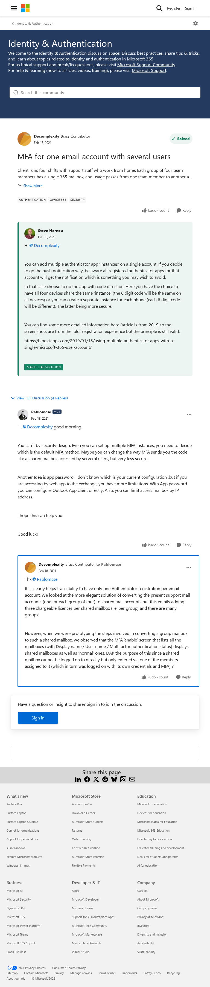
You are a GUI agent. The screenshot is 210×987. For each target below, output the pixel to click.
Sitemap (12, 973)
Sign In (191, 8)
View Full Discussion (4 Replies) (42, 397)
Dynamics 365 (16, 908)
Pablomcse (41, 411)
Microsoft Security (19, 899)
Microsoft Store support (87, 822)
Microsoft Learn (82, 908)
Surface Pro (14, 804)
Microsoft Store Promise (88, 857)
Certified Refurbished (86, 848)
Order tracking (81, 839)
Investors (143, 926)
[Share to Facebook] (87, 779)
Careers (142, 891)
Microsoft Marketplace (87, 934)
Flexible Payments (84, 865)
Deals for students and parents (157, 857)
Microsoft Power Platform (23, 926)
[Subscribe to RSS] (123, 779)
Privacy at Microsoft (150, 917)
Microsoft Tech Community (89, 926)
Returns (77, 830)
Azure (76, 891)
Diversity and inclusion (152, 934)
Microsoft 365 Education (153, 830)
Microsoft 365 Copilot (21, 943)
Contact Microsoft (36, 973)
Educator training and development (160, 848)
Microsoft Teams (17, 934)
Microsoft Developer (85, 899)
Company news (147, 908)
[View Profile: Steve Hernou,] (29, 233)
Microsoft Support (149, 70)
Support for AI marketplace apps (93, 917)
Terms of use (106, 973)
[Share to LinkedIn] (78, 779)
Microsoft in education (152, 804)
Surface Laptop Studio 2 (22, 822)
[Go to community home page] (25, 8)
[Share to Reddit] (105, 779)
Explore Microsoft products (24, 857)
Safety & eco (152, 973)
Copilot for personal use (22, 839)
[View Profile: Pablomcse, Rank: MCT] (23, 414)
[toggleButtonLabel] (195, 23)
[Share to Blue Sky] (114, 779)
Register (173, 8)
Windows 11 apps (18, 865)
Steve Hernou (50, 230)
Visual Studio (80, 952)
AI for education (147, 865)
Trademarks (129, 973)
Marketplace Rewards (86, 943)
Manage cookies (81, 973)
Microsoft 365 (16, 917)
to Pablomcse (108, 564)
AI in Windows (16, 848)
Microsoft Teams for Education (157, 822)
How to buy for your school (155, 839)
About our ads (16, 978)
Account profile (82, 804)
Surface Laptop (16, 813)
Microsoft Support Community (146, 64)
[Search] (159, 8)
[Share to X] (96, 779)
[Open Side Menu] (14, 8)
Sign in (38, 718)
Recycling (173, 973)
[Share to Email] (132, 779)
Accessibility (145, 943)
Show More (32, 185)
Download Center (83, 813)
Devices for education (151, 813)
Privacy (59, 973)
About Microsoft (148, 899)
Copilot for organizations (23, 830)
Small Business (16, 952)
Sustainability (146, 952)
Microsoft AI (15, 891)
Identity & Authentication (34, 23)
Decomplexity (46, 136)
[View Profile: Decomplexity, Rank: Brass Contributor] (24, 139)
